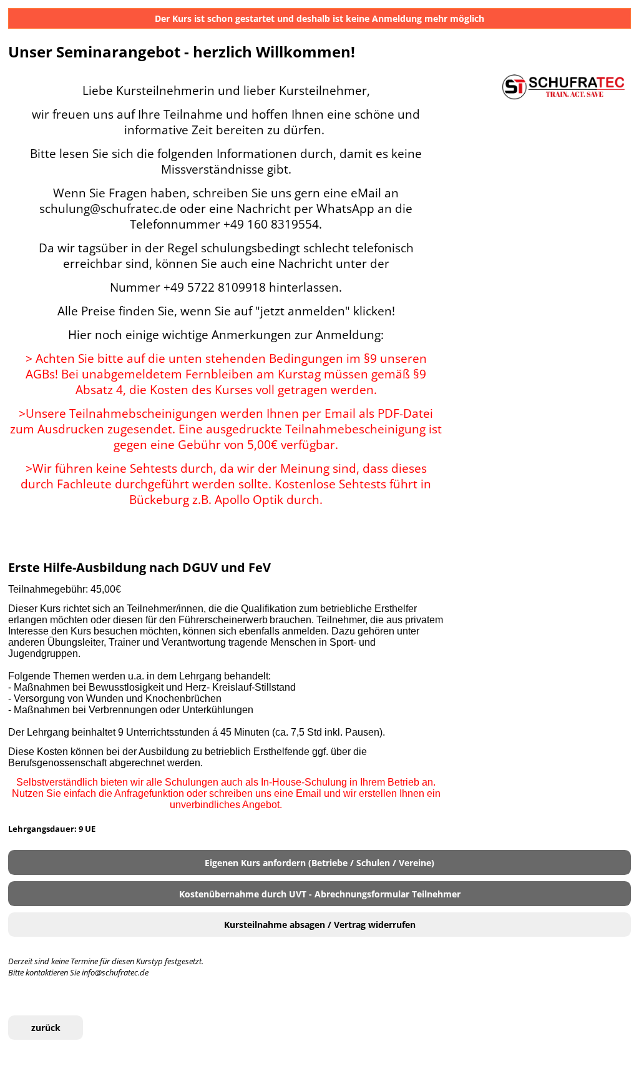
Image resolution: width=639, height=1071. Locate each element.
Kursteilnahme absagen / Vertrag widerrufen (320, 924)
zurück (46, 1028)
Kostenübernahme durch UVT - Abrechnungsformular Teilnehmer (320, 894)
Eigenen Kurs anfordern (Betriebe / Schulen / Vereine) (319, 863)
